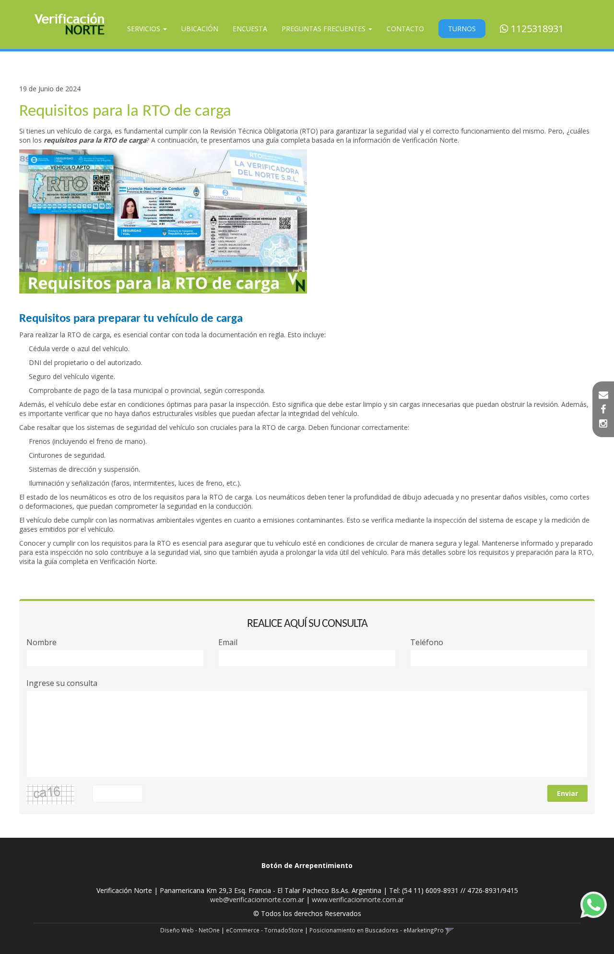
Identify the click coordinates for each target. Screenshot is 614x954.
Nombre (41, 642)
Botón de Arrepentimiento (307, 865)
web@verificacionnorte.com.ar (257, 899)
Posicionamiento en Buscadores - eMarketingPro (376, 930)
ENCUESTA (250, 28)
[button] (603, 395)
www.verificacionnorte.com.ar (358, 899)
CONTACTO (405, 28)
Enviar (567, 793)
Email (227, 642)
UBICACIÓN (199, 28)
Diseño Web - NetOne (190, 930)
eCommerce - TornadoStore (264, 930)
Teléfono (426, 642)
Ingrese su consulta (61, 683)
